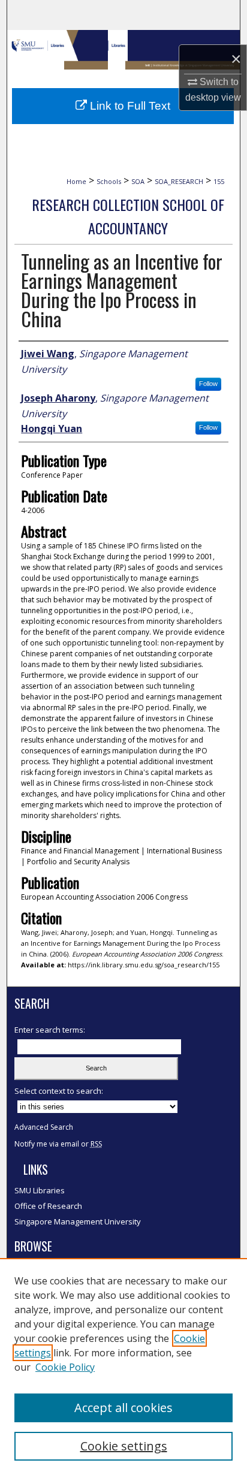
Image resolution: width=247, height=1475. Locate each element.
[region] (123, 1366)
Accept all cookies (123, 1407)
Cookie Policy (65, 1367)
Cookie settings (123, 1446)
